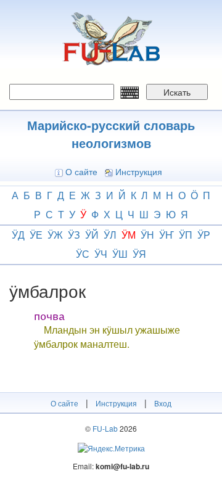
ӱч (100, 254)
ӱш (120, 254)
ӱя (139, 254)
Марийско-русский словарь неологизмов (111, 134)
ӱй (92, 235)
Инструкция (138, 171)
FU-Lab (105, 428)
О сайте (81, 171)
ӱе (36, 235)
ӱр (203, 235)
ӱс (82, 254)
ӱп (185, 235)
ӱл (110, 235)
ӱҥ (166, 235)
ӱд (18, 235)
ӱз (74, 235)
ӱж (55, 235)
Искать (177, 92)
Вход (162, 403)
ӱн (147, 235)
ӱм (128, 235)
